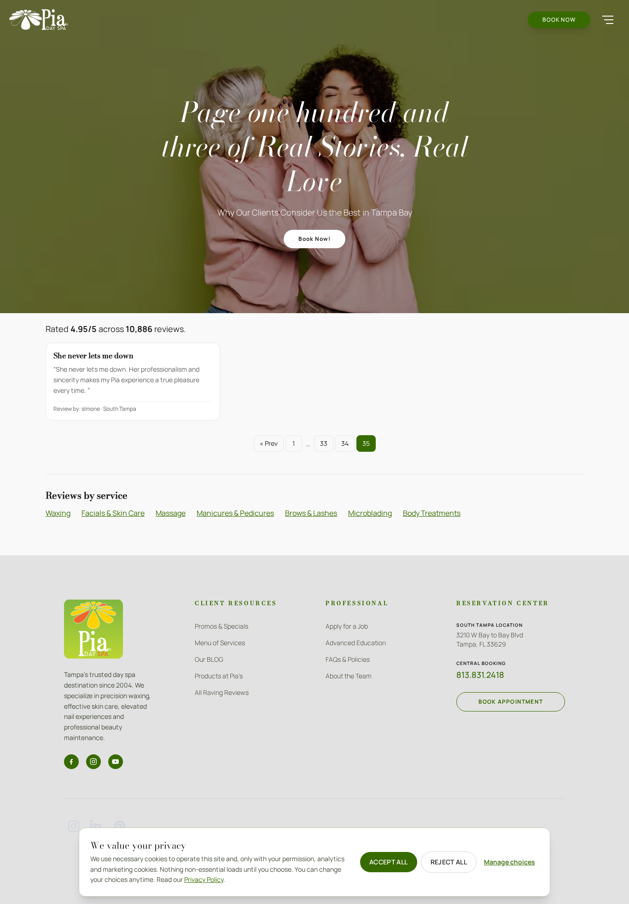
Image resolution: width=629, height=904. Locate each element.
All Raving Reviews (222, 692)
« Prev (269, 443)
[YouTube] (115, 761)
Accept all (388, 861)
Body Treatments (431, 513)
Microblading (370, 513)
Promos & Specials (221, 626)
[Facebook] (71, 761)
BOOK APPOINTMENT (510, 702)
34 (345, 443)
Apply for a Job (347, 626)
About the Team (349, 675)
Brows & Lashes (311, 513)
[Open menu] (608, 19)
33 (323, 443)
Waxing (58, 513)
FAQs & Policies (348, 659)
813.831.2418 (480, 674)
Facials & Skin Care (113, 513)
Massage (171, 513)
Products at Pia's (219, 675)
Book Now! (314, 239)
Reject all (449, 861)
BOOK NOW (559, 19)
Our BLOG (209, 659)
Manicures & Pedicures (235, 513)
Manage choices (509, 861)
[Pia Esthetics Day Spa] (38, 19)
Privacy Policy (203, 879)
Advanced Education (356, 642)
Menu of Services (220, 642)
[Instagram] (93, 761)
